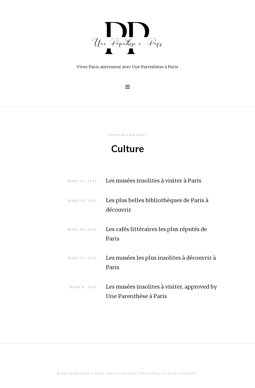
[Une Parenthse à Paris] (127, 39)
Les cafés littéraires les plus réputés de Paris (156, 234)
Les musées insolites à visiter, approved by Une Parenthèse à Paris (161, 291)
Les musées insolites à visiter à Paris (153, 180)
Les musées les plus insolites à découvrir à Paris (161, 263)
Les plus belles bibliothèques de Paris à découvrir (157, 205)
